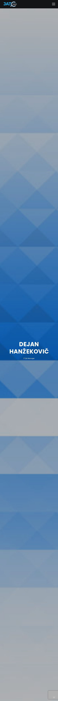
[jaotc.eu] (10, 4)
